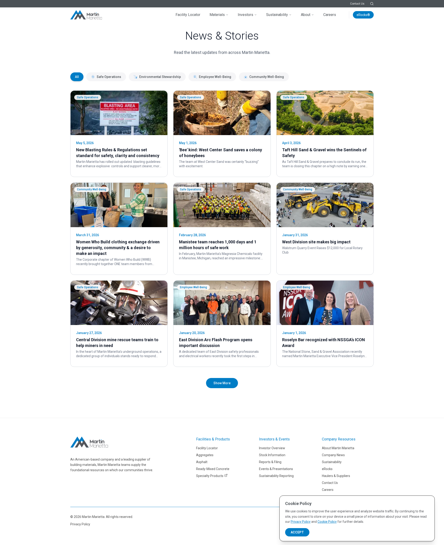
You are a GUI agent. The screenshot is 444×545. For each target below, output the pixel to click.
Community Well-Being (266, 77)
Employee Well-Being (215, 77)
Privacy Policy (80, 524)
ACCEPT (297, 532)
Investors (245, 14)
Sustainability (277, 14)
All (77, 77)
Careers (329, 14)
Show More (222, 383)
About (305, 14)
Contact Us (357, 3)
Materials (217, 14)
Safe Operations (109, 77)
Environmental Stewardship (160, 77)
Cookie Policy (327, 521)
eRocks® (363, 15)
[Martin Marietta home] (89, 442)
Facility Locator (188, 14)
